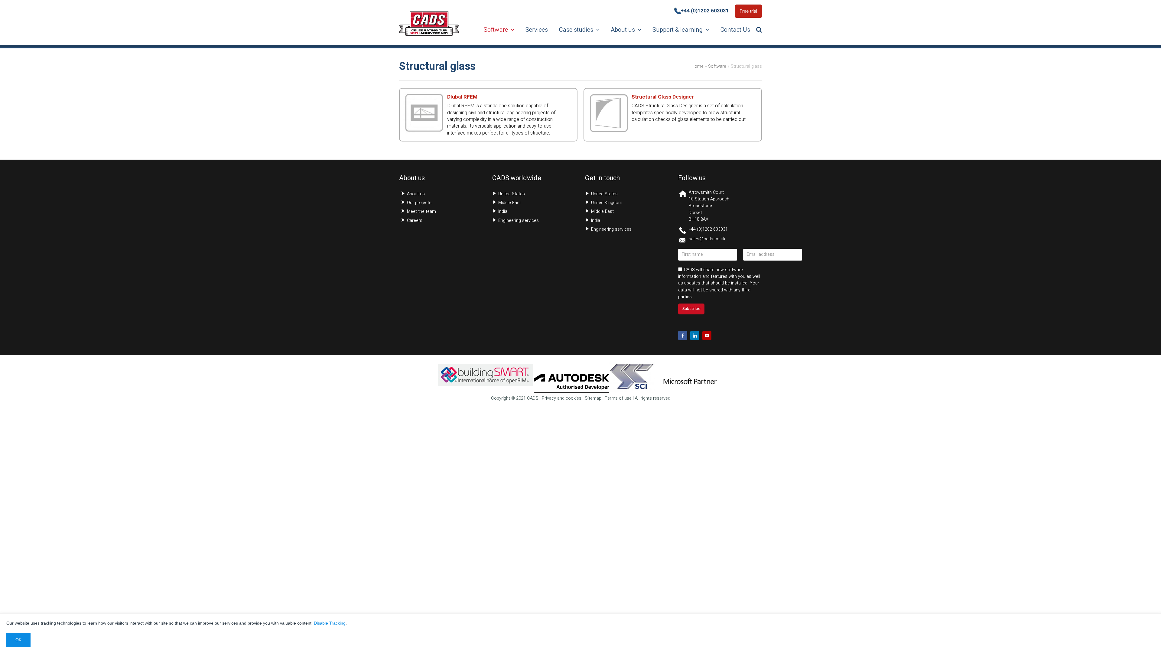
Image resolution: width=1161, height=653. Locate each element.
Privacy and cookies (561, 398)
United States (511, 194)
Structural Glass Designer (663, 97)
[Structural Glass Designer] (608, 131)
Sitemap (593, 398)
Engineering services (518, 220)
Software (717, 66)
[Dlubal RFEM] (424, 131)
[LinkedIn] (694, 335)
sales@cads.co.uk (707, 239)
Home (697, 66)
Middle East (509, 203)
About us (416, 194)
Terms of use (618, 398)
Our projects (419, 203)
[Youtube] (706, 335)
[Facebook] (682, 335)
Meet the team (421, 211)
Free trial (748, 11)
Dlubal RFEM (462, 97)
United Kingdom (606, 203)
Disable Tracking (330, 623)
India (502, 211)
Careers (414, 220)
